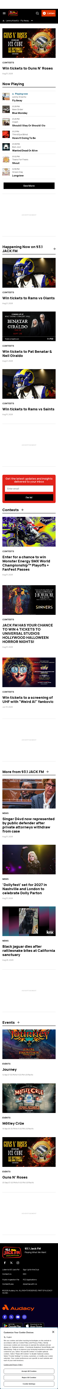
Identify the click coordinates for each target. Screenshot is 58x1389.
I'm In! (29, 497)
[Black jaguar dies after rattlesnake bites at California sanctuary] (29, 921)
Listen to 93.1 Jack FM (10, 1270)
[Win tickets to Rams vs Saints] (29, 384)
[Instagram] (17, 1262)
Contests (8, 62)
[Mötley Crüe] (29, 1098)
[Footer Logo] (29, 1308)
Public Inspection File (10, 1280)
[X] (11, 1262)
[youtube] (17, 1317)
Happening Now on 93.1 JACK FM (22, 249)
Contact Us (6, 1274)
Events (8, 1022)
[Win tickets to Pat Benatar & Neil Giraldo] (29, 326)
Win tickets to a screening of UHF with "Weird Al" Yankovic (28, 699)
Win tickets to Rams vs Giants (28, 297)
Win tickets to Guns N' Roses (27, 68)
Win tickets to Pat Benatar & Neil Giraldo (27, 353)
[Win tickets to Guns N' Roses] (29, 43)
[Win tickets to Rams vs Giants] (29, 273)
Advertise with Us (30, 1284)
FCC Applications (30, 1280)
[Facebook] (4, 1262)
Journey (9, 1069)
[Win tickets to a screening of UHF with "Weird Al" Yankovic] (29, 672)
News (5, 813)
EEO (24, 1274)
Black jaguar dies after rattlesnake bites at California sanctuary (28, 950)
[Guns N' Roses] (29, 1152)
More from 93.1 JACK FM (23, 772)
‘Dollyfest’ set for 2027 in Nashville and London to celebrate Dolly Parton (24, 888)
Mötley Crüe (13, 1123)
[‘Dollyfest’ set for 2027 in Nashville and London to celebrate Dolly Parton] (29, 859)
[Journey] (29, 1044)
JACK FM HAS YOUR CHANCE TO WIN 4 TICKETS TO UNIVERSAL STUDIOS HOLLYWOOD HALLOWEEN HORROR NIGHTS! (27, 633)
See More (29, 185)
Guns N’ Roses (15, 1177)
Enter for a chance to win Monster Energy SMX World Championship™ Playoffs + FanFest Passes (26, 563)
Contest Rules (8, 1284)
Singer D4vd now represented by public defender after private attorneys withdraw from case (28, 825)
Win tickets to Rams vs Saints (28, 409)
